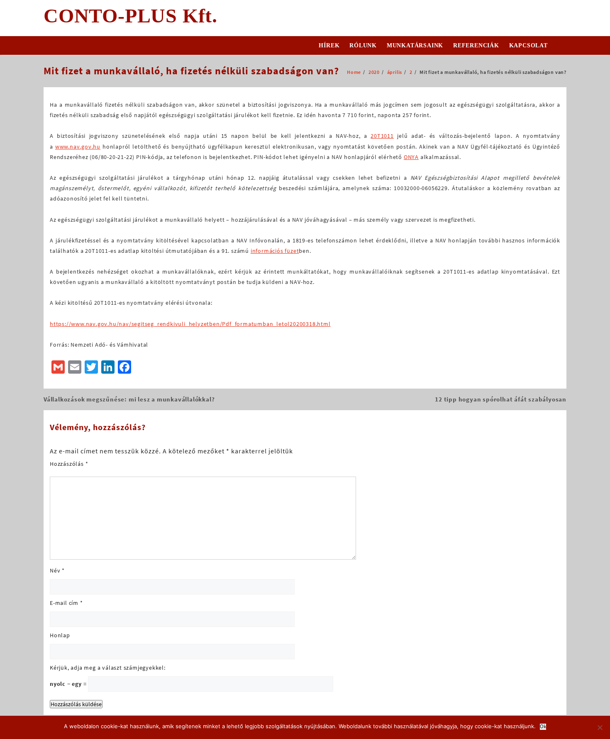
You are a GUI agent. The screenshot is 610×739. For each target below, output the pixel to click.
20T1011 (382, 135)
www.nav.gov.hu (77, 146)
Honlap (60, 635)
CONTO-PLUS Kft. (130, 16)
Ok (543, 727)
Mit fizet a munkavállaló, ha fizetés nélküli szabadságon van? (191, 70)
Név (57, 570)
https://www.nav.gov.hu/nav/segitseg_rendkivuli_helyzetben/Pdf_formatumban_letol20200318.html (190, 324)
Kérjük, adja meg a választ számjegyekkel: (108, 667)
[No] (599, 727)
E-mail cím (66, 603)
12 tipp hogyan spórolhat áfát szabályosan (500, 399)
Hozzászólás (69, 463)
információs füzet (275, 250)
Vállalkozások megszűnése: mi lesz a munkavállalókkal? (129, 399)
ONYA (411, 157)
